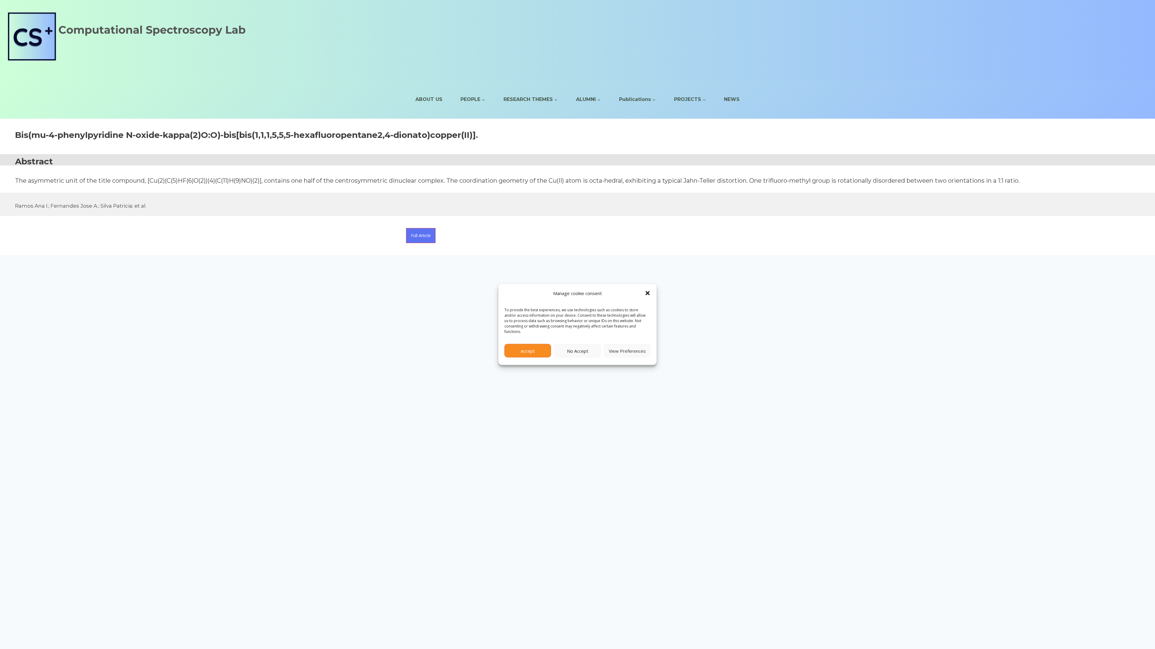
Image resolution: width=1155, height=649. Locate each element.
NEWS (732, 99)
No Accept (577, 351)
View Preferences (627, 351)
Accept (528, 351)
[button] (648, 293)
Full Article (421, 235)
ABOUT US (428, 99)
